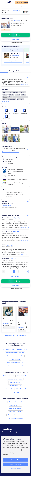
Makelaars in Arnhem (15, 411)
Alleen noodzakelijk (15, 464)
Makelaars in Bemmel (15, 402)
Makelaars (9, 6)
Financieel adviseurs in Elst (15, 356)
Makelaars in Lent (15, 405)
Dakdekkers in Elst (8, 376)
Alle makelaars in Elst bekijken (15, 335)
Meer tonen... (25, 84)
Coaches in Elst (15, 359)
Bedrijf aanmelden (22, 2)
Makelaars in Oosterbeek (15, 415)
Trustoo (3, 6)
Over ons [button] (4, 71)
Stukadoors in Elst (21, 389)
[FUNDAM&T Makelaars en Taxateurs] (6, 55)
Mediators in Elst (22, 349)
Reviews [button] (18, 71)
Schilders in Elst (22, 376)
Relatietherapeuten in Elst (15, 362)
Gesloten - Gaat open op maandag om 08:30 (14, 149)
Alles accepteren (15, 460)
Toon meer (15, 392)
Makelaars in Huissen (15, 408)
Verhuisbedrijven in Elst (15, 379)
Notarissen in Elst (8, 349)
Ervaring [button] (11, 71)
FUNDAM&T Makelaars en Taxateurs (16, 54)
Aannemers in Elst (15, 382)
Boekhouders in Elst (15, 385)
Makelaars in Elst (17, 6)
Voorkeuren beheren (15, 468)
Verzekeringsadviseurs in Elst (15, 353)
